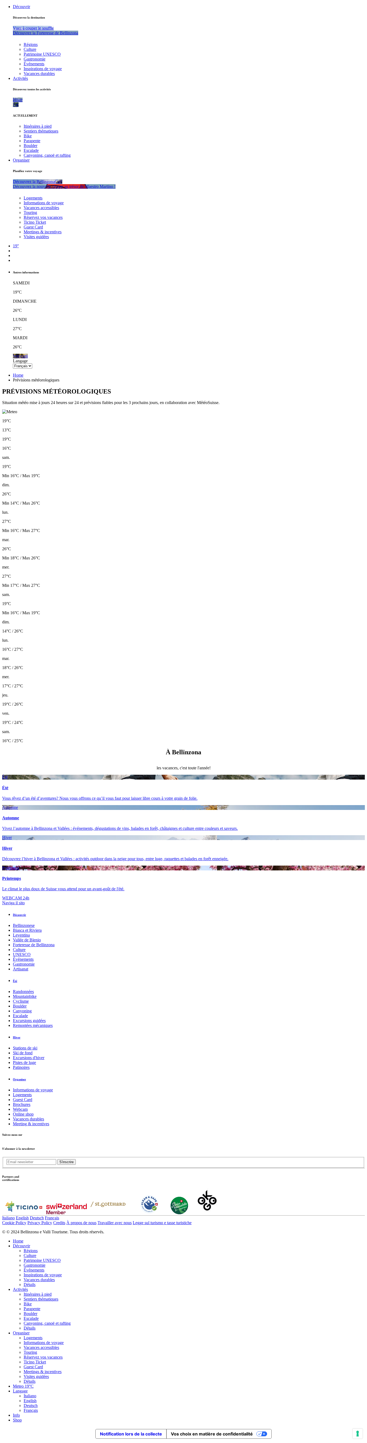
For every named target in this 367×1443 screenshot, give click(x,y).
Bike (28, 136)
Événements (34, 64)
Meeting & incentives (31, 1123)
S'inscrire (66, 1162)
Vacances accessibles (41, 207)
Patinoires (21, 1067)
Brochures (21, 1104)
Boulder (30, 145)
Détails (29, 1284)
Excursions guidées (29, 1020)
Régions (31, 44)
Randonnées (23, 991)
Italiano (8, 1218)
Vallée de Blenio (27, 940)
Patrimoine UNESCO (42, 54)
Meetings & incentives (43, 232)
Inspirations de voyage (43, 68)
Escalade (31, 150)
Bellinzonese (24, 925)
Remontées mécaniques (33, 1025)
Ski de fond (23, 1053)
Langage (20, 361)
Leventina (21, 935)
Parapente (32, 140)
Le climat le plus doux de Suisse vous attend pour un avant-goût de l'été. (63, 889)
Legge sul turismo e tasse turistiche (162, 1222)
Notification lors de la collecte (131, 1434)
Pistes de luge (24, 1062)
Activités (20, 78)
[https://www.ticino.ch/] (23, 1212)
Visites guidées (36, 236)
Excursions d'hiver (28, 1057)
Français (52, 1218)
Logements (33, 198)
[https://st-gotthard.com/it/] (108, 1212)
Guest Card (33, 227)
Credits (59, 1222)
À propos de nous (81, 1222)
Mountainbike (25, 996)
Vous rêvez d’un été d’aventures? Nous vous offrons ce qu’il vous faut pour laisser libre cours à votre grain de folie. (99, 798)
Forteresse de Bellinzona (34, 944)
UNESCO (22, 954)
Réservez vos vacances (43, 217)
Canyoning (22, 1011)
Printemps (10, 868)
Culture (30, 49)
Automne (10, 807)
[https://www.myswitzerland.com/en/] (66, 1212)
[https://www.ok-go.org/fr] (207, 1212)
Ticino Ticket (35, 222)
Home (18, 375)
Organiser (21, 160)
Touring (30, 212)
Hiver (7, 837)
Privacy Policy (39, 1222)
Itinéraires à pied (38, 126)
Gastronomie (34, 59)
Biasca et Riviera (27, 930)
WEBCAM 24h (15, 898)
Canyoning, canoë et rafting (47, 155)
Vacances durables (39, 73)
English (22, 1218)
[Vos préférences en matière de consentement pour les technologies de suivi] (357, 1433)
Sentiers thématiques (41, 131)
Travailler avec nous (115, 1222)
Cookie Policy (14, 1222)
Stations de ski (25, 1048)
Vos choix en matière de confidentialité (212, 1434)
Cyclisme (21, 1001)
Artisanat (20, 969)
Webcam (20, 1109)
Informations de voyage (44, 203)
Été (5, 777)
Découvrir (21, 6)
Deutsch (37, 1218)
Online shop (23, 1114)
